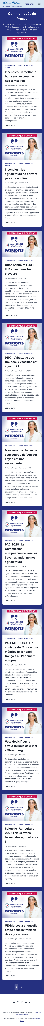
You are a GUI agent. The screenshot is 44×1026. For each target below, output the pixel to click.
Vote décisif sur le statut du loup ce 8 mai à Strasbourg (21, 746)
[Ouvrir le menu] (39, 4)
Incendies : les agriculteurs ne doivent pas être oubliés (21, 174)
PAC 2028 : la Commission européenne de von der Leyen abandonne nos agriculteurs (21, 553)
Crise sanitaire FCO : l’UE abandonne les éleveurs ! (19, 269)
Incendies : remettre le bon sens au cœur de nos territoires (20, 76)
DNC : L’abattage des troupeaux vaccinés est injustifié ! (21, 362)
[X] (18, 1002)
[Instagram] (22, 1002)
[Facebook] (14, 1002)
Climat (7, 67)
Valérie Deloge (12, 85)
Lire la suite (11, 125)
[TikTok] (30, 1002)
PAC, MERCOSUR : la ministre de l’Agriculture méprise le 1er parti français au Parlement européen (21, 651)
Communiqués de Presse (14, 65)
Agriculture (28, 65)
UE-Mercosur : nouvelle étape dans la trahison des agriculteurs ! (21, 930)
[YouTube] (26, 1002)
